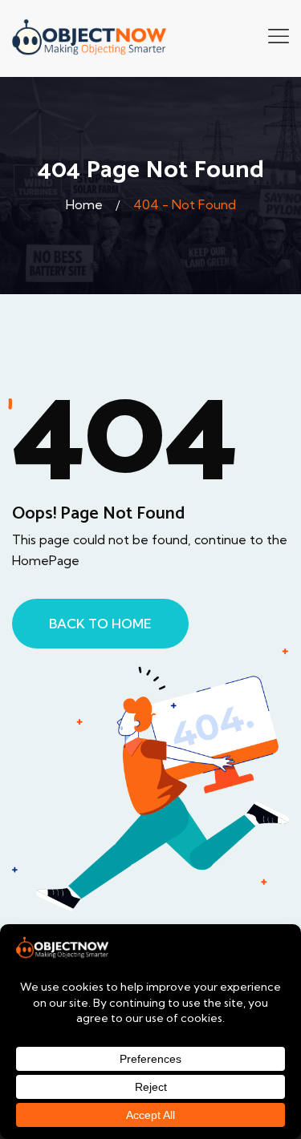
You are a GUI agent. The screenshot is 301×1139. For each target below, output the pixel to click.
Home (84, 204)
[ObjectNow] (89, 37)
